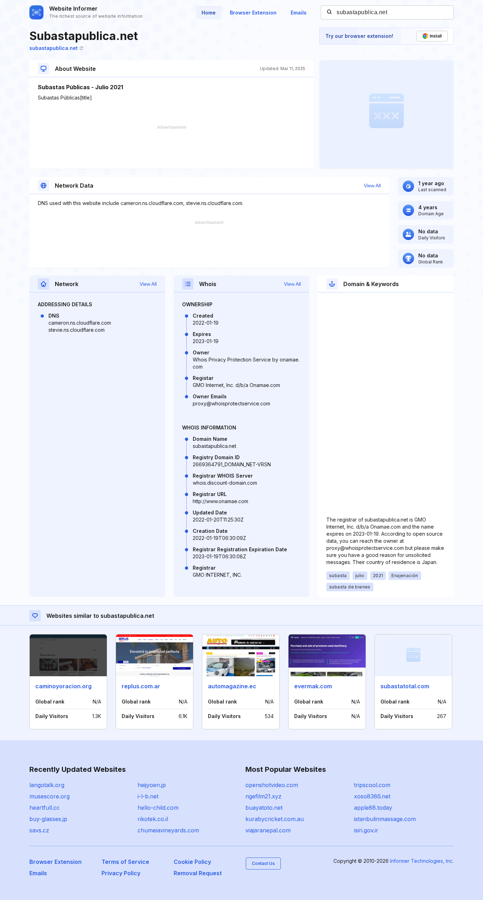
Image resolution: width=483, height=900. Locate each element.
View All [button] (372, 185)
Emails (299, 13)
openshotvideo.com (271, 784)
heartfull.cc (44, 807)
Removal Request (198, 873)
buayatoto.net (264, 807)
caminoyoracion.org (63, 686)
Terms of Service (125, 861)
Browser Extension (253, 13)
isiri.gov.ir (366, 830)
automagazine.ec (232, 686)
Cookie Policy (192, 861)
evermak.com (313, 686)
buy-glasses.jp (48, 818)
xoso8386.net (372, 796)
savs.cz (39, 830)
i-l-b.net (148, 796)
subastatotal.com (404, 686)
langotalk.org (46, 784)
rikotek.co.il (153, 818)
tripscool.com (372, 784)
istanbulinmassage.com (385, 818)
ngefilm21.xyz (263, 796)
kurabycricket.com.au (274, 818)
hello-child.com (158, 807)
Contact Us (263, 863)
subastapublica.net (53, 48)
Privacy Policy (120, 873)
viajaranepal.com (268, 830)
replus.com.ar (141, 686)
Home (209, 13)
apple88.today (373, 807)
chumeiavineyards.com (168, 830)
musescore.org (49, 796)
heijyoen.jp (152, 784)
